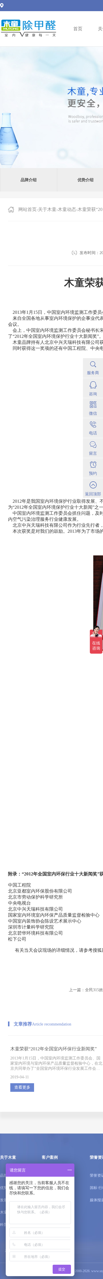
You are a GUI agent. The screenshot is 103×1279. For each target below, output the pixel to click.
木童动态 (67, 209)
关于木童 (47, 209)
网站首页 (27, 209)
